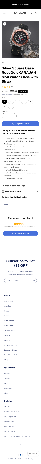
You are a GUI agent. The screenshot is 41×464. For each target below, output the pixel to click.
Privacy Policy (9, 426)
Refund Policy (9, 421)
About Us (7, 407)
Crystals (7, 340)
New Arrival (8, 301)
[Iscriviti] (34, 280)
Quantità (5, 111)
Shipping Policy (10, 417)
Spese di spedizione (7, 94)
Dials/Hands (9, 325)
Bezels (6, 316)
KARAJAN (17, 459)
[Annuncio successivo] (37, 4)
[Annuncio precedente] (4, 4)
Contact (7, 378)
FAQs (6, 383)
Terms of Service (10, 431)
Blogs (6, 360)
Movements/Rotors (11, 345)
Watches (7, 306)
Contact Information (11, 412)
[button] (4, 12)
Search (7, 373)
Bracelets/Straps (10, 350)
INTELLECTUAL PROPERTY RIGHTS (17, 436)
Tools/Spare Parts (11, 355)
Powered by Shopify (26, 459)
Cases (6, 311)
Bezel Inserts (9, 321)
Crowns (7, 335)
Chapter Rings (9, 330)
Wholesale (8, 388)
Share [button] (6, 204)
